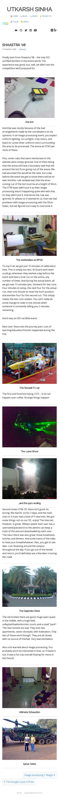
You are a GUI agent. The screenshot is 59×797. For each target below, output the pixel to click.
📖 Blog (23, 16)
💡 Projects (45, 16)
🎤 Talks (14, 22)
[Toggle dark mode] (5, 24)
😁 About (25, 22)
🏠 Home (14, 16)
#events (22, 49)
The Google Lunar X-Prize (19, 781)
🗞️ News (33, 16)
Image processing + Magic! (39, 775)
